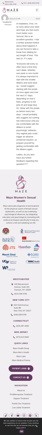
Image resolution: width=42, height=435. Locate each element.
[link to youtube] (18, 415)
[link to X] (36, 415)
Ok (21, 431)
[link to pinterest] (30, 415)
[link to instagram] (24, 415)
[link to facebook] (11, 415)
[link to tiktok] (5, 415)
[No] (36, 427)
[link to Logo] (10, 10)
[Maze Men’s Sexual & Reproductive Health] (21, 183)
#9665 (38, 19)
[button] (37, 10)
